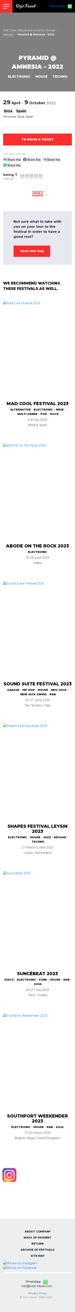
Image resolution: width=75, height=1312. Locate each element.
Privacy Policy (37, 1293)
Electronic (19, 77)
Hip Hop (28, 689)
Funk (43, 979)
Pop (43, 414)
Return (37, 1243)
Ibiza (8, 111)
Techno (59, 77)
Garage (13, 689)
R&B (53, 694)
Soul (38, 984)
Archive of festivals (38, 1249)
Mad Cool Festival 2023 (38, 403)
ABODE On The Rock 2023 (37, 545)
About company (38, 1231)
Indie (60, 409)
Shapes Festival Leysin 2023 (38, 829)
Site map (38, 1255)
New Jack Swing (33, 694)
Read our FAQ (31, 251)
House (41, 77)
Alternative (20, 409)
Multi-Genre (27, 414)
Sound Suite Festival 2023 (38, 683)
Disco (9, 979)
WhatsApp (59, 6)
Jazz (47, 837)
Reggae (60, 837)
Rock (54, 414)
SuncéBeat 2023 (37, 973)
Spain (21, 111)
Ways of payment (37, 1237)
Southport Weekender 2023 (37, 1118)
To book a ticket (37, 139)
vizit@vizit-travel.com (36, 1286)
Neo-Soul (59, 689)
